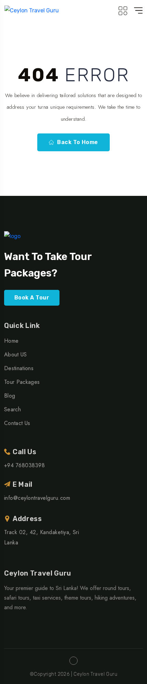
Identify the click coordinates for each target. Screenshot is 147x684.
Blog (9, 396)
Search (12, 409)
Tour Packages (22, 382)
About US (15, 354)
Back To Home (77, 142)
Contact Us (17, 423)
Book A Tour (31, 297)
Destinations (19, 368)
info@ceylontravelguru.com (37, 498)
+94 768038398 (24, 465)
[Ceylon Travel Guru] (31, 10)
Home (11, 341)
